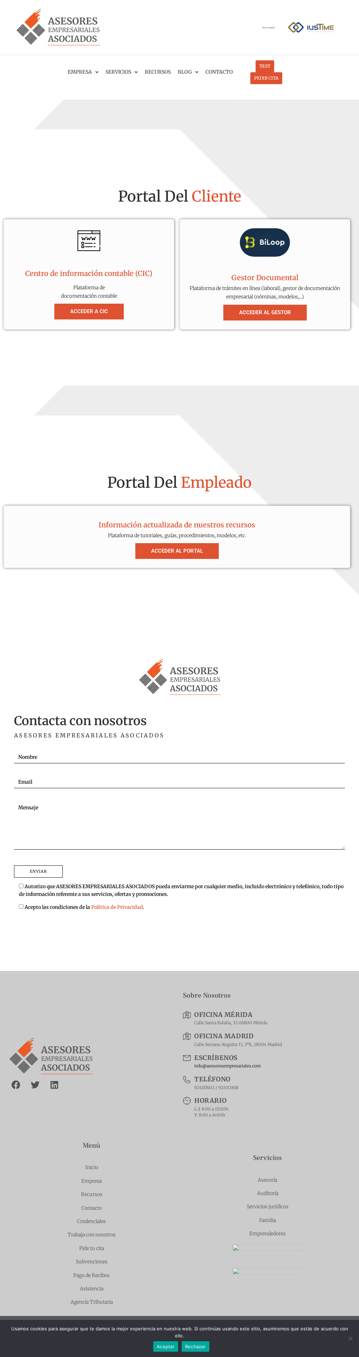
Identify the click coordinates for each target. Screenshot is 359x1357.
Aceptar (166, 1346)
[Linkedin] (54, 1085)
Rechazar (195, 1346)
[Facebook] (16, 1085)
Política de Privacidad (117, 907)
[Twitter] (35, 1085)
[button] (177, 551)
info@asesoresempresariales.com (227, 1065)
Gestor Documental (264, 277)
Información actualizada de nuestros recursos (177, 524)
